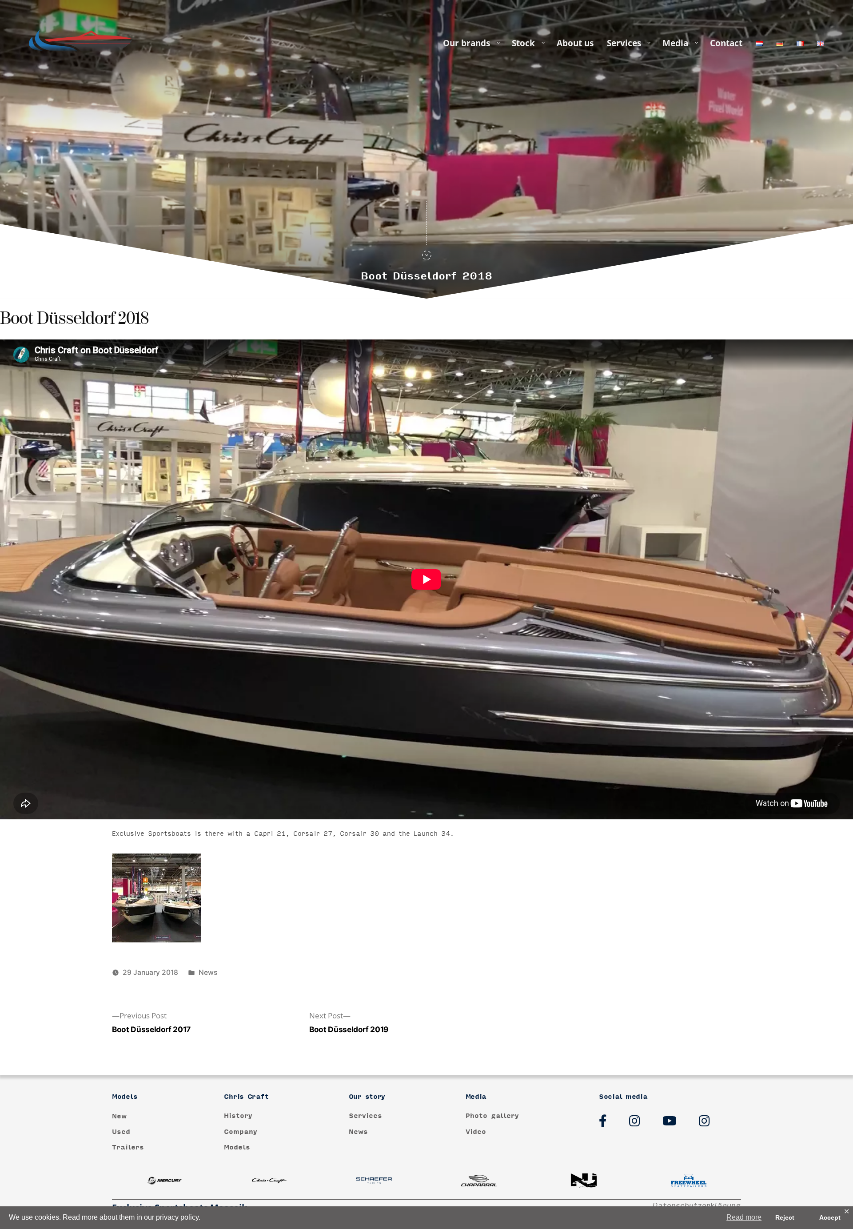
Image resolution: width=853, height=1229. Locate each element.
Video (476, 1132)
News (208, 972)
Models (237, 1147)
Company (240, 1132)
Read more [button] (743, 1217)
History (238, 1116)
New (119, 1116)
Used (121, 1132)
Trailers (128, 1147)
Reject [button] (784, 1217)
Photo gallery (492, 1116)
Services (365, 1116)
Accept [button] (830, 1217)
